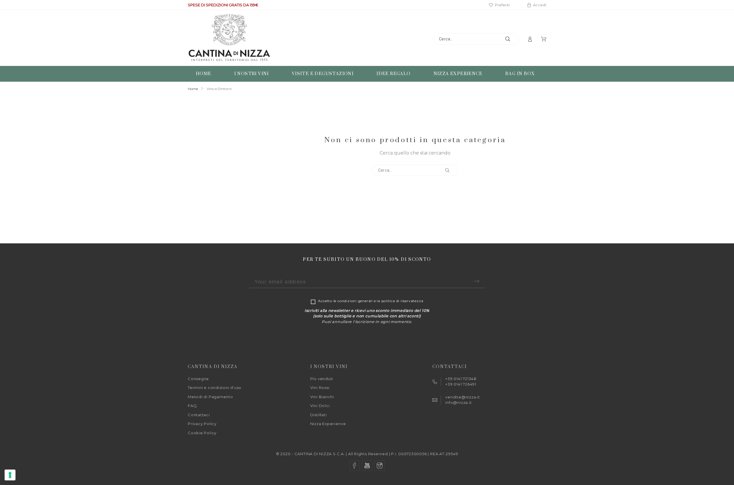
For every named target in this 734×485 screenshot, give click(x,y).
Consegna (198, 378)
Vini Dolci (320, 405)
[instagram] (379, 465)
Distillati (318, 414)
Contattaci (199, 414)
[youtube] (367, 465)
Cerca (512, 39)
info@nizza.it (458, 402)
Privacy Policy (202, 423)
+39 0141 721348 (461, 378)
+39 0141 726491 (460, 384)
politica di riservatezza (402, 301)
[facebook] (354, 465)
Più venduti (321, 378)
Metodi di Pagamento (210, 396)
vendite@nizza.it (462, 397)
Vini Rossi (319, 387)
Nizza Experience (328, 423)
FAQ (192, 405)
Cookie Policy (202, 433)
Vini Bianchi (322, 396)
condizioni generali (355, 301)
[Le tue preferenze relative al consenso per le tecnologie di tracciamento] (10, 475)
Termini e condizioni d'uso (214, 387)
